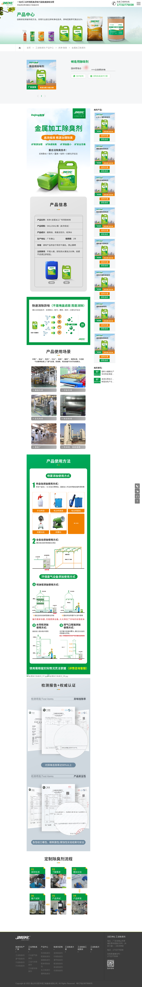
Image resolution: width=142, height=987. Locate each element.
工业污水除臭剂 (32, 963)
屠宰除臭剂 (58, 960)
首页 (29, 48)
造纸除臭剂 (58, 953)
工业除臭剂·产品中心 (45, 48)
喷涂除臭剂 (58, 964)
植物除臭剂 (45, 960)
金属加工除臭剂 (78, 48)
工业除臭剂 (20, 955)
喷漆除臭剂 (45, 957)
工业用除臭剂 (32, 948)
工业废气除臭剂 (32, 956)
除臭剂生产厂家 (20, 948)
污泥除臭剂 (20, 962)
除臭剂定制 (58, 947)
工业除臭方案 (69, 948)
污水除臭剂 (20, 966)
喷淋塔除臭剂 (45, 965)
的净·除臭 (63, 48)
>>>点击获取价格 (98, 70)
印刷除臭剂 (58, 957)
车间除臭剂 (45, 953)
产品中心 (44, 947)
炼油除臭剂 (58, 967)
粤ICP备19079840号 (84, 983)
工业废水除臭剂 (32, 969)
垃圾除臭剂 (58, 971)
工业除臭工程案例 (82, 948)
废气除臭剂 (20, 959)
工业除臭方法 (94, 948)
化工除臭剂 (45, 970)
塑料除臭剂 (45, 974)
